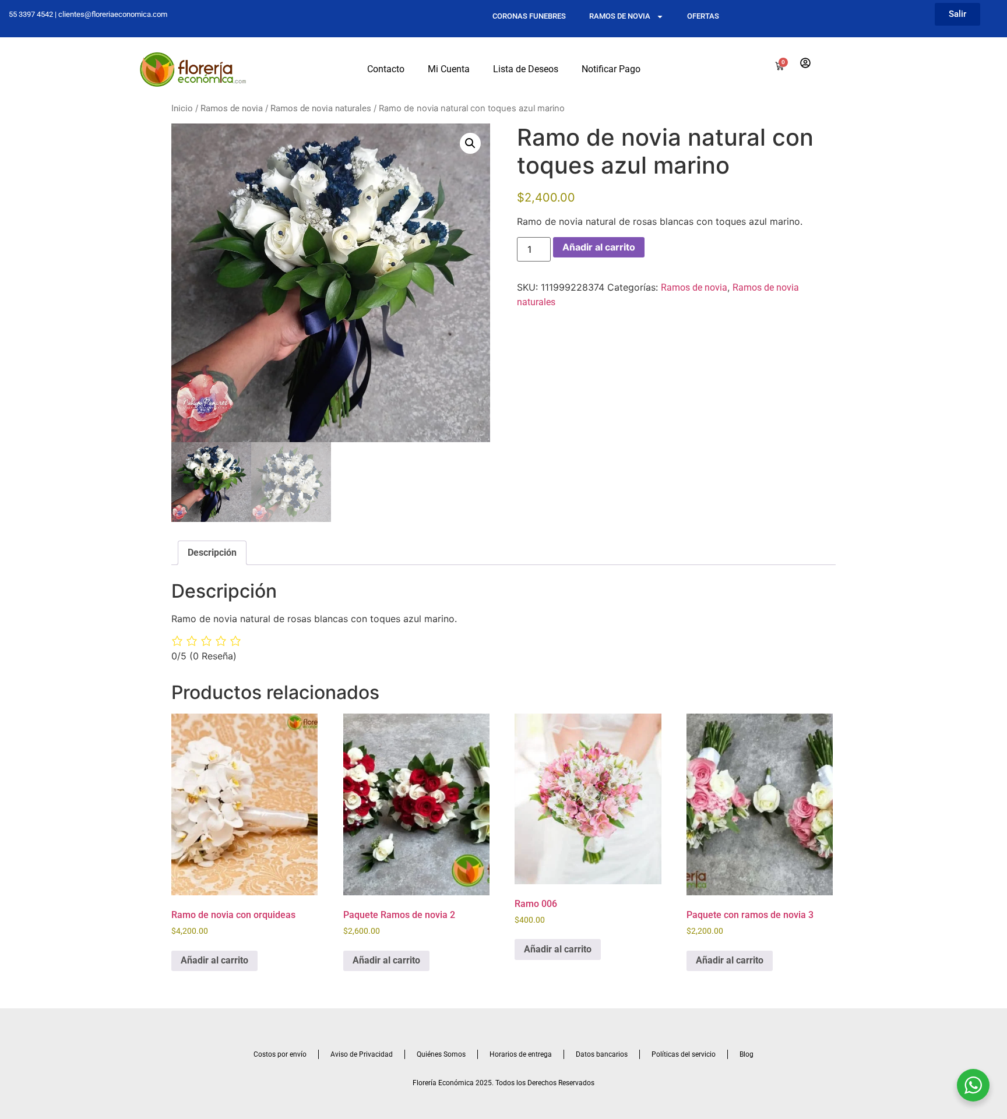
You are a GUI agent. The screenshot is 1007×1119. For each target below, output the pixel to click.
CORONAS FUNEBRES (529, 16)
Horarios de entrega (521, 1054)
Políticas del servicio (684, 1054)
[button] (470, 143)
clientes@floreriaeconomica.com (112, 14)
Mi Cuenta (449, 69)
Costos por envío (280, 1054)
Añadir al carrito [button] (214, 960)
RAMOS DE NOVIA (619, 16)
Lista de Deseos (525, 69)
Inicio (182, 108)
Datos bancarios (602, 1054)
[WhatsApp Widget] (973, 1085)
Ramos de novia (231, 108)
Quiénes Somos (441, 1054)
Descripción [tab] (212, 552)
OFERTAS (703, 16)
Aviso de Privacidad (361, 1054)
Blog (747, 1054)
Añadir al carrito (598, 247)
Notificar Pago (611, 69)
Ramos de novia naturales (320, 108)
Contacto (385, 69)
